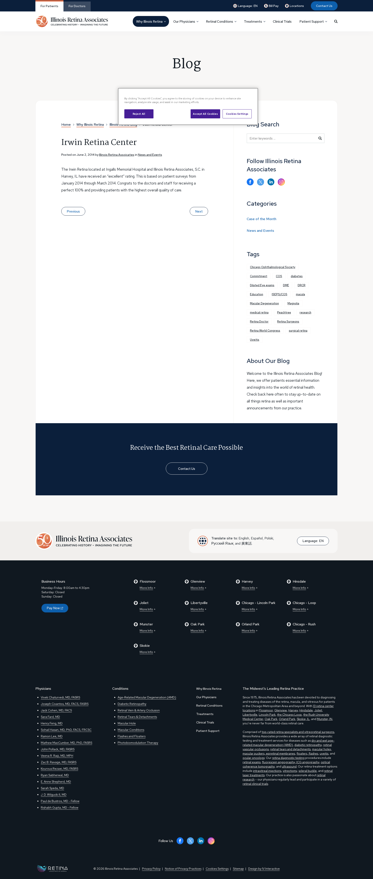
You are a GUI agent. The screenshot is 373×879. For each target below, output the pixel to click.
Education (256, 294)
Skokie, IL (303, 719)
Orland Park (287, 719)
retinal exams (252, 762)
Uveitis (254, 340)
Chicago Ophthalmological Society (272, 267)
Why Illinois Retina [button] (149, 21)
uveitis (324, 753)
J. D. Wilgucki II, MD (53, 794)
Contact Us (324, 6)
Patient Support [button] (311, 21)
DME (286, 285)
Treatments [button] (253, 21)
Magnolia (293, 303)
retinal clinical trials (255, 784)
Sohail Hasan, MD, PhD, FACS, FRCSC (66, 730)
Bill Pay (273, 6)
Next (199, 211)
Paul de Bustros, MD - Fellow (60, 801)
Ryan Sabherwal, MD (55, 775)
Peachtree (284, 312)
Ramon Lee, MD (52, 736)
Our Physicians (206, 697)
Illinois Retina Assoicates (116, 155)
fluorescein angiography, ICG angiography (290, 762)
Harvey (293, 710)
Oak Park (271, 719)
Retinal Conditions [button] (219, 21)
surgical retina (298, 330)
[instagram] (281, 182)
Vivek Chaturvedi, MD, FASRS (60, 697)
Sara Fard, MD (50, 717)
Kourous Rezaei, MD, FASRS (59, 769)
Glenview (280, 710)
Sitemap (238, 869)
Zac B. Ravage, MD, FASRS (58, 762)
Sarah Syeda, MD (52, 788)
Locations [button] (297, 6)
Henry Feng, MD (52, 723)
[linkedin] (270, 182)
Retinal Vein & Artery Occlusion (139, 710)
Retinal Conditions (209, 705)
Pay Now (53, 608)
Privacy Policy (151, 869)
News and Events (150, 155)
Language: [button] (248, 6)
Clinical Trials (282, 21)
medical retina (259, 312)
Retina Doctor (259, 321)
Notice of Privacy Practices (183, 869)
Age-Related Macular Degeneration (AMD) (147, 697)
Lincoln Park (267, 715)
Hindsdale (306, 710)
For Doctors (77, 6)
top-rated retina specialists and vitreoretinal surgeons (298, 732)
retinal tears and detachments (290, 749)
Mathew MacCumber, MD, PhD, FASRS (66, 743)
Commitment (258, 276)
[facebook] (250, 182)
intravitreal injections (267, 771)
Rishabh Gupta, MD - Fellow (59, 807)
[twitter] (260, 182)
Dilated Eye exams (262, 285)
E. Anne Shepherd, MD (56, 782)
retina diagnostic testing (288, 758)
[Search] (336, 21)
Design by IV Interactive (264, 869)
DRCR (301, 285)
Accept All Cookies (205, 113)
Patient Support (208, 731)
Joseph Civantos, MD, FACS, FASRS (65, 704)
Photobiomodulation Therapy (138, 743)
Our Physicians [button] (184, 21)
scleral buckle (308, 771)
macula (300, 294)
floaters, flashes (307, 753)
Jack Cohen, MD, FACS (56, 710)
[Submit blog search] (320, 138)
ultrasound (289, 766)
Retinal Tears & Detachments (137, 717)
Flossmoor (266, 710)
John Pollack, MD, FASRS (57, 749)
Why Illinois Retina (208, 689)
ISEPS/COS (279, 294)
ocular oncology (254, 758)
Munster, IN (324, 719)
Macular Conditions (131, 730)
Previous (73, 211)
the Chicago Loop (289, 715)
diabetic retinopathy (308, 745)
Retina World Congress (265, 330)
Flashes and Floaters (131, 736)
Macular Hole (127, 723)
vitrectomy (290, 771)
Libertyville (250, 715)
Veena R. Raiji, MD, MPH (57, 756)
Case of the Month (261, 219)
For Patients (49, 6)
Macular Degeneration (264, 303)
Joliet (318, 710)
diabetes (297, 276)
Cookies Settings (237, 113)
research (305, 312)
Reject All (139, 113)
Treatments (204, 714)
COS (279, 276)
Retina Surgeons (288, 321)
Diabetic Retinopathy (132, 704)
